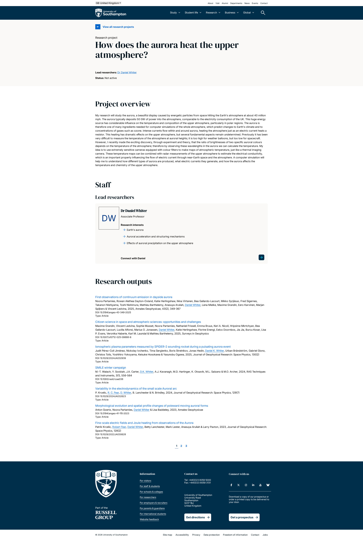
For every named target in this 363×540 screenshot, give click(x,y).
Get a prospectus (242, 517)
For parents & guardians (152, 508)
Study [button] (173, 12)
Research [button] (211, 12)
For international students (153, 513)
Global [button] (247, 12)
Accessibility (182, 534)
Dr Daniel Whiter (127, 72)
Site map (167, 534)
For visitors (145, 480)
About (210, 3)
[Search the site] (262, 12)
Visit (218, 3)
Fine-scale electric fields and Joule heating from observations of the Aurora (144, 423)
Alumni (225, 3)
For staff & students (150, 486)
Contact (264, 3)
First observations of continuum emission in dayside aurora (133, 297)
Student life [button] (191, 12)
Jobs (265, 534)
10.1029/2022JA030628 (113, 434)
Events (255, 3)
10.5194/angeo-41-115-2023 (114, 413)
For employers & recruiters (153, 502)
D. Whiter (125, 392)
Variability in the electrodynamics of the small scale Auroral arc (136, 388)
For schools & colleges (151, 491)
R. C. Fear (113, 392)
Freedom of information (235, 534)
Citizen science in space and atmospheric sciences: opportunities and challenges (148, 322)
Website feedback (149, 519)
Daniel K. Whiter (214, 350)
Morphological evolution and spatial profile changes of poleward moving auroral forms (151, 405)
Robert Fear (119, 426)
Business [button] (230, 12)
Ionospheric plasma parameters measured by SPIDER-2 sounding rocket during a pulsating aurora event (163, 346)
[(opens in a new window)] (231, 485)
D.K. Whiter (146, 371)
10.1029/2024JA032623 (113, 396)
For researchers (148, 497)
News (247, 3)
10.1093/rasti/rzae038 (111, 379)
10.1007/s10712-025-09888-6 (115, 337)
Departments (236, 3)
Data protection (212, 534)
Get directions (195, 517)
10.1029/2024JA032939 (113, 358)
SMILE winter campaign (110, 367)
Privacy (196, 534)
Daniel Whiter (193, 304)
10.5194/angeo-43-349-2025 (115, 312)
